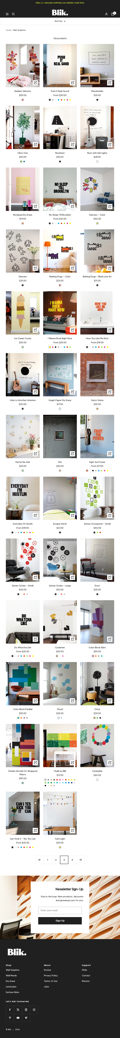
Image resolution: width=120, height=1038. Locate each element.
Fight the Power (97, 462)
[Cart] (112, 14)
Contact (86, 975)
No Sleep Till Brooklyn (60, 215)
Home (8, 30)
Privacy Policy (51, 975)
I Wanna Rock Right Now (60, 338)
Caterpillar (97, 771)
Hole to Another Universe (23, 400)
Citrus (97, 709)
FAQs (84, 970)
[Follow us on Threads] (26, 1010)
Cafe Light (60, 838)
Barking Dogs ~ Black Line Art (97, 276)
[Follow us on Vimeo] (26, 1018)
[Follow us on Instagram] (34, 1010)
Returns (86, 981)
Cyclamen (60, 647)
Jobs (46, 986)
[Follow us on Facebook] (10, 1010)
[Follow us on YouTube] (18, 1018)
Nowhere (60, 153)
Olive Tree (23, 153)
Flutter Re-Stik (23, 462)
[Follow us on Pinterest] (10, 1018)
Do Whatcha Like (22, 647)
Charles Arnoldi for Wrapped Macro (22, 773)
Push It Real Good (60, 91)
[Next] (80, 860)
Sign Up (60, 920)
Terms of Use (50, 981)
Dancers (23, 276)
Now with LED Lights (97, 153)
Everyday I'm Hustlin (23, 524)
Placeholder (97, 91)
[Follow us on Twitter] (18, 1010)
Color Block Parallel (22, 709)
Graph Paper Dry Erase (60, 400)
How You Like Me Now (97, 338)
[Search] (13, 14)
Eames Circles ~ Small (22, 585)
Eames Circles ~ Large (60, 585)
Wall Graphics (12, 970)
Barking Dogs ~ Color (60, 276)
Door (97, 585)
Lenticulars (11, 986)
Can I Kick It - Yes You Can (23, 838)
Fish (60, 462)
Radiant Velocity (22, 91)
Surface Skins (12, 992)
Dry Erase (10, 981)
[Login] (106, 14)
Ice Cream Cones (22, 338)
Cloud (60, 709)
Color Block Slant (97, 647)
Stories (47, 970)
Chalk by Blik (60, 771)
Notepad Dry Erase (22, 215)
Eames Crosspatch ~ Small (97, 524)
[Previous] (39, 860)
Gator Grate (97, 400)
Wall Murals (11, 975)
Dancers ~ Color (97, 215)
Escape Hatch (60, 524)
